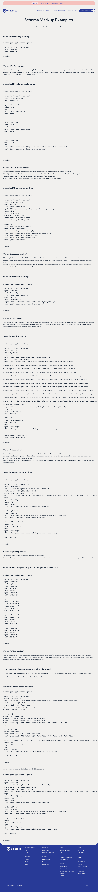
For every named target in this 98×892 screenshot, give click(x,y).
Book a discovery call (86, 10)
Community (81, 850)
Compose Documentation (67, 871)
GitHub (62, 875)
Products (39, 10)
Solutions (47, 10)
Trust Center (19, 885)
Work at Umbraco (82, 866)
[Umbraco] (10, 11)
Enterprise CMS (64, 859)
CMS (26, 850)
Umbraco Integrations (66, 857)
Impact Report (81, 873)
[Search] (76, 10)
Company (69, 10)
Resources (61, 10)
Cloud (26, 852)
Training (62, 873)
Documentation (64, 868)
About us (80, 864)
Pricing (55, 10)
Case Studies (45, 850)
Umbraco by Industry (48, 852)
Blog (61, 852)
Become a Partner (47, 862)
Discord (80, 857)
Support (27, 864)
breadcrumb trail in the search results (51, 178)
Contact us (80, 868)
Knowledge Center (65, 850)
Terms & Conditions (10, 885)
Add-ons (27, 859)
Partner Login (46, 864)
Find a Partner (46, 859)
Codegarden (81, 852)
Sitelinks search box (18, 326)
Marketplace (63, 866)
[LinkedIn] (87, 885)
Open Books (81, 871)
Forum (79, 855)
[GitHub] (90, 885)
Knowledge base (64, 855)
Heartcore (27, 862)
